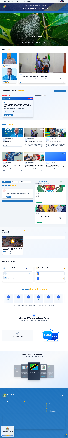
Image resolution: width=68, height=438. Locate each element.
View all (63, 231)
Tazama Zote (29, 268)
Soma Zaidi (22, 81)
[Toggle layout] (13, 427)
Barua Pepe (29, 1)
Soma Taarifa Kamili (7, 115)
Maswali (5, 1)
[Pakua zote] (29, 273)
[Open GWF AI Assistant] (65, 435)
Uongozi (18, 1)
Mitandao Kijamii (11, 1)
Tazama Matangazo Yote (17, 200)
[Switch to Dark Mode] (59, 1)
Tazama (9, 196)
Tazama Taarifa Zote (60, 91)
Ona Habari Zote (61, 124)
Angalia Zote (62, 181)
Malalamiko (23, 1)
